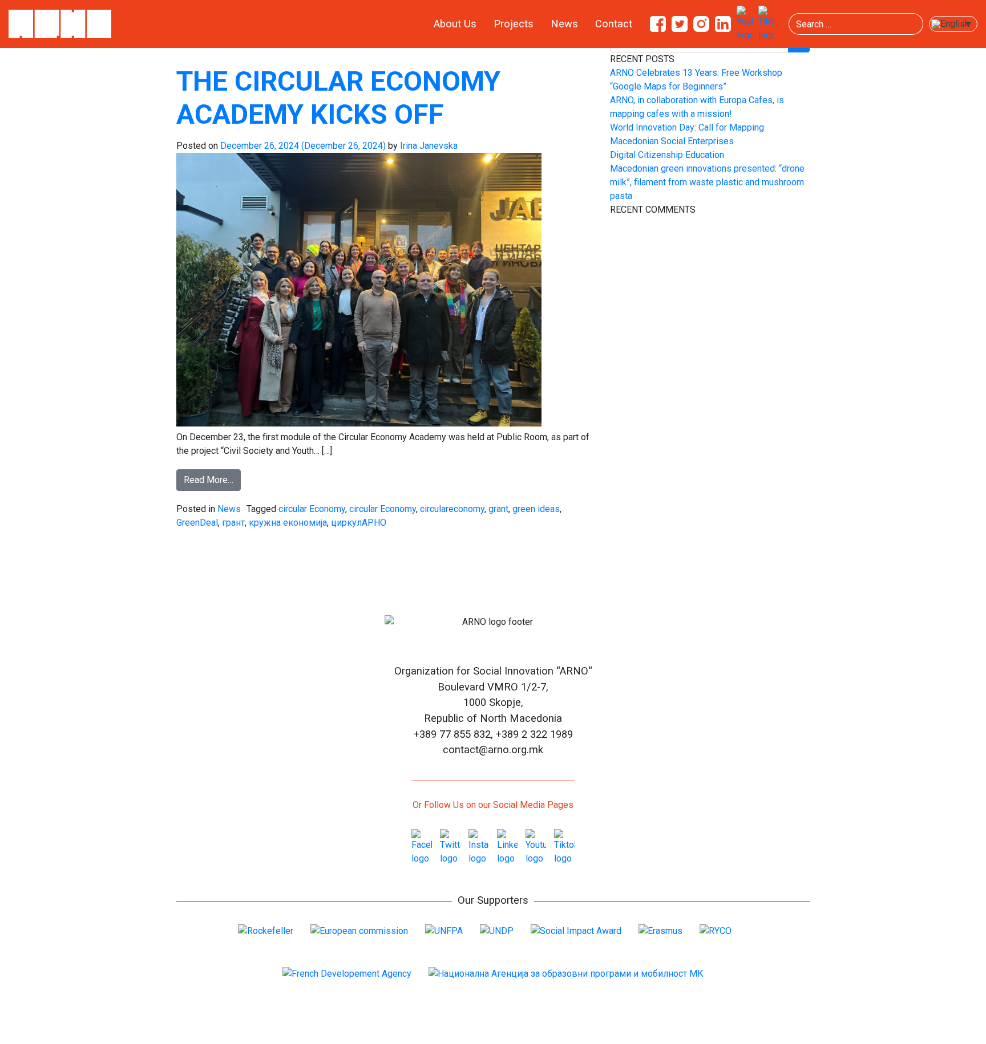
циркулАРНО (358, 522)
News (564, 24)
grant (498, 508)
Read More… (208, 479)
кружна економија (288, 522)
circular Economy (311, 508)
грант (233, 522)
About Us (455, 24)
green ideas (536, 508)
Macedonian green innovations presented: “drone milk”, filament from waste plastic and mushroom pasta (707, 182)
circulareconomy (452, 508)
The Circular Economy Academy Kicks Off (338, 98)
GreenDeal (197, 522)
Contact (613, 24)
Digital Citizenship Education (667, 154)
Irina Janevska (428, 145)
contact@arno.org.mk (493, 749)
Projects (514, 24)
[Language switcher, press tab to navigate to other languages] (953, 24)
